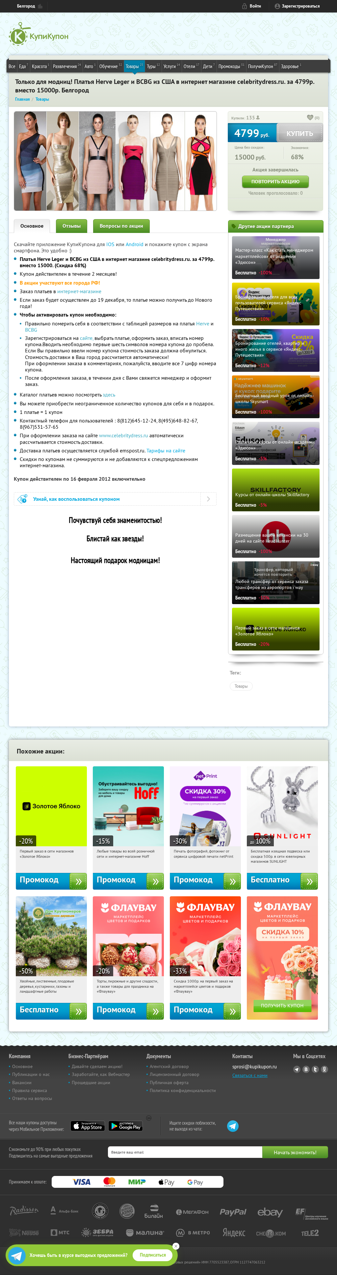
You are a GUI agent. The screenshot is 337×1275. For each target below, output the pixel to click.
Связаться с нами (250, 1075)
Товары (134, 66)
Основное (31, 225)
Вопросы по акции (121, 225)
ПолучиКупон (262, 66)
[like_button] (310, 118)
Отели (191, 66)
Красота (40, 66)
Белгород (26, 6)
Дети (209, 66)
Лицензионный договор (174, 1074)
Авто (90, 66)
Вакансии (22, 1082)
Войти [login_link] (255, 6)
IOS (111, 244)
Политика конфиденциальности (183, 1090)
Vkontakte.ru (306, 1069)
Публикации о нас (31, 1074)
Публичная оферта (169, 1082)
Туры (153, 66)
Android (135, 244)
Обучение (110, 66)
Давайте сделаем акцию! (97, 1066)
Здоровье (291, 66)
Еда (23, 66)
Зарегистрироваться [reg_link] (301, 6)
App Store (87, 1126)
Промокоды (232, 66)
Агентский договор (169, 1066)
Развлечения (67, 66)
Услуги (172, 66)
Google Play (125, 1126)
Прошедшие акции (91, 1082)
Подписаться (153, 1255)
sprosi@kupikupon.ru (254, 1066)
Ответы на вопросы (32, 1098)
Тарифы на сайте (165, 450)
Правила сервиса (29, 1090)
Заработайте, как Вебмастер (101, 1074)
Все (12, 66)
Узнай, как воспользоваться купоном (76, 499)
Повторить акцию (275, 181)
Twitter (315, 1069)
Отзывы (72, 225)
